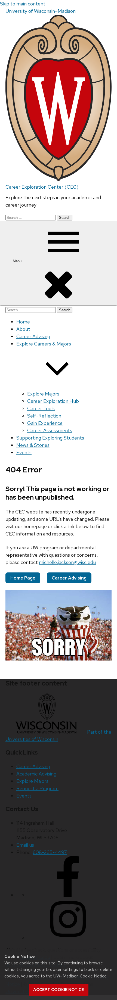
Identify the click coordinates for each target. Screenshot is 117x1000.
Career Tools (41, 408)
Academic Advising (36, 774)
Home (23, 322)
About (23, 329)
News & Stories (33, 445)
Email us (25, 845)
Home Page (22, 578)
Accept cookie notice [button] (58, 989)
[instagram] (68, 937)
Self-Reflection (44, 416)
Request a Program (37, 788)
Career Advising (33, 336)
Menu (18, 261)
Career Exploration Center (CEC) (41, 187)
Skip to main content (22, 4)
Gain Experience (45, 423)
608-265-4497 (50, 852)
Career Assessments (49, 430)
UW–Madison (40, 11)
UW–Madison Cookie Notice (80, 976)
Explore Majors (43, 394)
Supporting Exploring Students (50, 438)
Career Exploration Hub (53, 401)
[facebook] (68, 895)
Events (24, 452)
